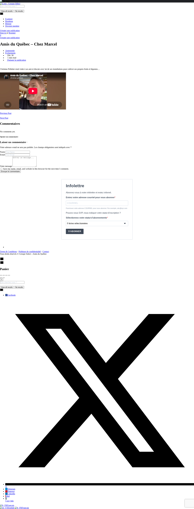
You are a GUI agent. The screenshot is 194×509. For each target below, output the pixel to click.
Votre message (6, 166)
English (11, 508)
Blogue (8, 24)
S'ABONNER (74, 231)
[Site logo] (10, 4)
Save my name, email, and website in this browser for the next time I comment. (36, 169)
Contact (45, 251)
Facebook (11, 295)
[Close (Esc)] (1, 275)
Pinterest (11, 491)
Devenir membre (12, 26)
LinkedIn (11, 494)
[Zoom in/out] (9, 275)
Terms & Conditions (8, 251)
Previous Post (5, 113)
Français (10, 505)
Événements (10, 53)
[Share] (4, 275)
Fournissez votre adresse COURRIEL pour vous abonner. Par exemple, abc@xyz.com (96, 208)
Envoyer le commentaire (10, 171)
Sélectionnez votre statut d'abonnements (86, 218)
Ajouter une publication (10, 30)
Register (12, 33)
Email (2, 155)
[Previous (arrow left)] (1, 277)
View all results (7, 11)
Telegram (11, 489)
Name (2, 152)
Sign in (3, 33)
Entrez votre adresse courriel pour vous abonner (90, 197)
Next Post (4, 118)
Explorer (9, 19)
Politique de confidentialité (30, 251)
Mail (8, 496)
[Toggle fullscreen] (6, 275)
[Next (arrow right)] (4, 277)
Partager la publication (16, 60)
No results (19, 11)
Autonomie (10, 50)
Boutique (9, 21)
